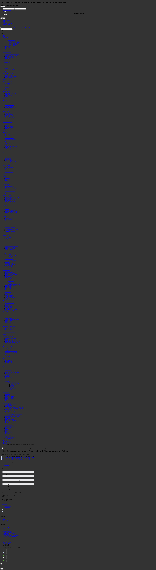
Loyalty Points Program (8, 532)
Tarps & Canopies (7, 403)
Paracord (7, 400)
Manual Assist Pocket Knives (11, 342)
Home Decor (5, 300)
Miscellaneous (6, 152)
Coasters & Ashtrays (9, 301)
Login (4, 11)
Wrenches (5, 242)
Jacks (6, 68)
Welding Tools (6, 235)
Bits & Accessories (9, 186)
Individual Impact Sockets (10, 199)
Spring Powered (8, 265)
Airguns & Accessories (13, 382)
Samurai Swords (9, 362)
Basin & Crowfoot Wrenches (11, 246)
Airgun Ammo (13, 384)
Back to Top (4, 504)
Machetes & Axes (6, 356)
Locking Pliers (8, 159)
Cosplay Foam (8, 318)
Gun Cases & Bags (9, 397)
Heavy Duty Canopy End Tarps (12, 416)
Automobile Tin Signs (10, 419)
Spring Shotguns (11, 268)
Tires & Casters (6, 216)
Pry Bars (7, 180)
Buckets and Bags (9, 272)
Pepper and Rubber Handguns (12, 372)
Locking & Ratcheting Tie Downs (12, 76)
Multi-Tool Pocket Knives (10, 340)
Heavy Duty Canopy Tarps (11, 411)
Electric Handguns (12, 260)
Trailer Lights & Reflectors (11, 231)
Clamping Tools (6, 91)
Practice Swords (8, 361)
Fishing (7, 379)
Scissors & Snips (9, 106)
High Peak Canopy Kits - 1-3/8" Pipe (16, 407)
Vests (6, 401)
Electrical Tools (8, 275)
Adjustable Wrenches (10, 245)
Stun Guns (7, 374)
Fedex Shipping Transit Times (9, 533)
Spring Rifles (10, 267)
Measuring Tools (6, 143)
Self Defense (6, 368)
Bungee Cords (8, 75)
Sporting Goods (6, 375)
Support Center (6, 20)
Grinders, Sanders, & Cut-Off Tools (12, 170)
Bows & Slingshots (12, 388)
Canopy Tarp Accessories (10, 404)
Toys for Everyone (9, 438)
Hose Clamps (8, 135)
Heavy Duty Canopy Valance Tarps (12, 415)
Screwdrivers (6, 184)
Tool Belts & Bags (9, 86)
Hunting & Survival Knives (11, 352)
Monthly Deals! (8, 47)
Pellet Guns (12, 386)
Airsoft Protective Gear (12, 255)
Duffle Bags (7, 395)
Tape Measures (8, 148)
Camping (7, 378)
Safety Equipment (9, 84)
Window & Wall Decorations (11, 309)
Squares (7, 147)
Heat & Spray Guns (9, 126)
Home (4, 35)
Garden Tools (8, 278)
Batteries (7, 271)
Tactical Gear (6, 392)
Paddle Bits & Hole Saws (10, 115)
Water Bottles (8, 390)
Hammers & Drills (9, 172)
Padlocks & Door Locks (10, 290)
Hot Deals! (7, 46)
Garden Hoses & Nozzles (13, 279)
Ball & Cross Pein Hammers (11, 207)
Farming (7, 421)
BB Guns (12, 385)
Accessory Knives (7, 313)
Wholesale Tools (6, 49)
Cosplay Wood (8, 322)
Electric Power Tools (7, 122)
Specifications (7, 465)
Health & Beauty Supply (10, 285)
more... (4, 60)
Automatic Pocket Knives (10, 338)
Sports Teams (8, 433)
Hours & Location (7, 542)
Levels (6, 145)
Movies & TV (8, 431)
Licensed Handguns (12, 264)
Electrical (7, 66)
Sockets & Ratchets (7, 195)
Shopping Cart (6, 520)
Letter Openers (8, 330)
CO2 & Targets (11, 256)
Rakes (9, 282)
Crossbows (10, 389)
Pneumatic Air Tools (7, 165)
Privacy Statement (7, 24)
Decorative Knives (9, 328)
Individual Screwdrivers (10, 187)
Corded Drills (8, 124)
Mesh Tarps (7, 417)
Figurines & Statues (9, 303)
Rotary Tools (8, 128)
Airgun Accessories (14, 383)
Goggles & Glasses (9, 396)
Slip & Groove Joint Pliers (10, 161)
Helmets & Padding (9, 398)
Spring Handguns (11, 266)
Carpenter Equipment (7, 81)
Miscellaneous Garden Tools (14, 284)
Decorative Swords (9, 329)
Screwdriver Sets (9, 190)
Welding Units (8, 238)
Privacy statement (7, 531)
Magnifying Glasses (9, 288)
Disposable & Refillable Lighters (12, 274)
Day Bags (7, 394)
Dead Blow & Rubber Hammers (12, 211)
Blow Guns (7, 168)
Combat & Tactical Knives (10, 348)
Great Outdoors (8, 425)
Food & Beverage (9, 422)
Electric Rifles (11, 261)
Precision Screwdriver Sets (11, 188)
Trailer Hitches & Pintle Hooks (11, 229)
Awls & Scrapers (9, 102)
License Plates (8, 428)
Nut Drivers (7, 200)
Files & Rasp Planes (9, 56)
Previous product (7, 506)
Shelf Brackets (8, 296)
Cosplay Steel (8, 321)
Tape (6, 298)
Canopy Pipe (8, 409)
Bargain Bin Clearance (10, 38)
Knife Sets (7, 339)
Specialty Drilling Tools (10, 117)
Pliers (4, 154)
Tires (6, 220)
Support (2, 18)
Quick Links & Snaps (9, 138)
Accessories (8, 64)
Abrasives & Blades (7, 52)
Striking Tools (6, 205)
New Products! (6, 36)
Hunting (7, 381)
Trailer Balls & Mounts (10, 228)
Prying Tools (5, 176)
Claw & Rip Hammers (10, 210)
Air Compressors (9, 167)
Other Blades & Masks (10, 332)
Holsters (7, 399)
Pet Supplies (8, 436)
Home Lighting (8, 286)
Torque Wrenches (9, 249)
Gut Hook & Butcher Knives (11, 351)
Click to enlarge (4, 460)
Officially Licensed (9, 263)
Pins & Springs (8, 136)
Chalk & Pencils (8, 83)
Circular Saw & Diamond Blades (12, 54)
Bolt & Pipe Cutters (9, 103)
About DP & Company (7, 527)
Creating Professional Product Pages (11, 535)
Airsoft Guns (5, 253)
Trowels (7, 87)
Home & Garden (6, 270)
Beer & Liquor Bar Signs (10, 420)
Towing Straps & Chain (10, 227)
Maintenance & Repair (10, 69)
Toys (4, 434)
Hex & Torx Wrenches (10, 247)
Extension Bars (8, 198)
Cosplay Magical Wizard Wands (12, 319)
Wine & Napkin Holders (10, 310)
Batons (6, 371)
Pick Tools (7, 179)
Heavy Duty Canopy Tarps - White (15, 414)
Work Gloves (8, 299)
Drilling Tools (6, 111)
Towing (4, 224)
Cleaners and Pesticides (10, 273)
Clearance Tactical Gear (13, 43)
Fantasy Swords (8, 360)
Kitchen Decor (8, 305)
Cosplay (5, 316)
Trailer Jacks (8, 230)
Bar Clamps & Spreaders (10, 93)
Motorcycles (8, 430)
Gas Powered (8, 262)
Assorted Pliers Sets (9, 157)
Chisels (7, 209)
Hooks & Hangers (9, 134)
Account (3, 6)
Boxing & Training (9, 377)
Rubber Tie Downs (9, 77)
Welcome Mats (8, 308)
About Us (5, 22)
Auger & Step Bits (9, 114)
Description (6, 464)
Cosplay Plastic (8, 320)
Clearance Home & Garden (14, 41)
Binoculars (7, 376)
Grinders (7, 125)
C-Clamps (7, 94)
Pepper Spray (8, 373)
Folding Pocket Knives (8, 336)
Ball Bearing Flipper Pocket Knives (12, 341)
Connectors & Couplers (10, 169)
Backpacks (7, 393)
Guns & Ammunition (9, 426)
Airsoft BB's (7, 257)
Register (4, 14)
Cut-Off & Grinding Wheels (11, 55)
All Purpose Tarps (9, 410)
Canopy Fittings (8, 405)
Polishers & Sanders (9, 127)
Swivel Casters (8, 219)
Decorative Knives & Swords (9, 326)
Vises (6, 96)
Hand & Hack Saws (9, 105)
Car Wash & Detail (9, 65)
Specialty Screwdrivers (10, 191)
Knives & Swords (6, 311)
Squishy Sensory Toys (10, 437)
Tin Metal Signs (6, 418)
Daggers (7, 350)
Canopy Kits (8, 406)
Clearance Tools (11, 45)
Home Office (8, 287)
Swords (4, 358)
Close (2, 568)
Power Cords (8, 293)
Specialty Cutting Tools (10, 107)
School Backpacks (9, 295)
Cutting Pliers (8, 158)
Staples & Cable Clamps (10, 297)
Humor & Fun (8, 427)
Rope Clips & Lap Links (10, 139)
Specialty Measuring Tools (11, 146)
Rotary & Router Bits (9, 116)
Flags (6, 304)
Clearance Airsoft (11, 40)
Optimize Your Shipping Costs (9, 536)
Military (6, 429)
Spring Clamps (8, 95)
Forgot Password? (7, 10)
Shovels (9, 283)
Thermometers (8, 307)
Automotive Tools (6, 62)
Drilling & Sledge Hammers (11, 212)
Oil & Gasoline (8, 432)
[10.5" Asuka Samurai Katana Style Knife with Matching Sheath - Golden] (16, 27)
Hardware (5, 132)
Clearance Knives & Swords (14, 42)
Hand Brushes (8, 58)
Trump (6, 48)
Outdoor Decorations (9, 306)
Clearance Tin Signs (12, 44)
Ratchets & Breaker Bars (10, 201)
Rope (6, 294)
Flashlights (7, 276)
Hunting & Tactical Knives (8, 346)
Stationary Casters (9, 218)
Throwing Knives (6, 366)
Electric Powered (9, 259)
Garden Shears (11, 281)
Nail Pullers (7, 178)
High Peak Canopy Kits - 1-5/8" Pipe (16, 408)
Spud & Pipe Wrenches (10, 248)
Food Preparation (9, 277)
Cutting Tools (6, 100)
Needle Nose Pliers (9, 160)
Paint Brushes (8, 292)
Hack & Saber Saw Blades (11, 57)
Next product (7, 507)
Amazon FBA (6, 534)
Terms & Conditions (7, 23)
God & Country (8, 423)
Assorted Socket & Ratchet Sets (12, 197)
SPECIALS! (5, 37)
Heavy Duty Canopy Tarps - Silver (15, 412)
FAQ (4, 21)
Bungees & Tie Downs (8, 73)
